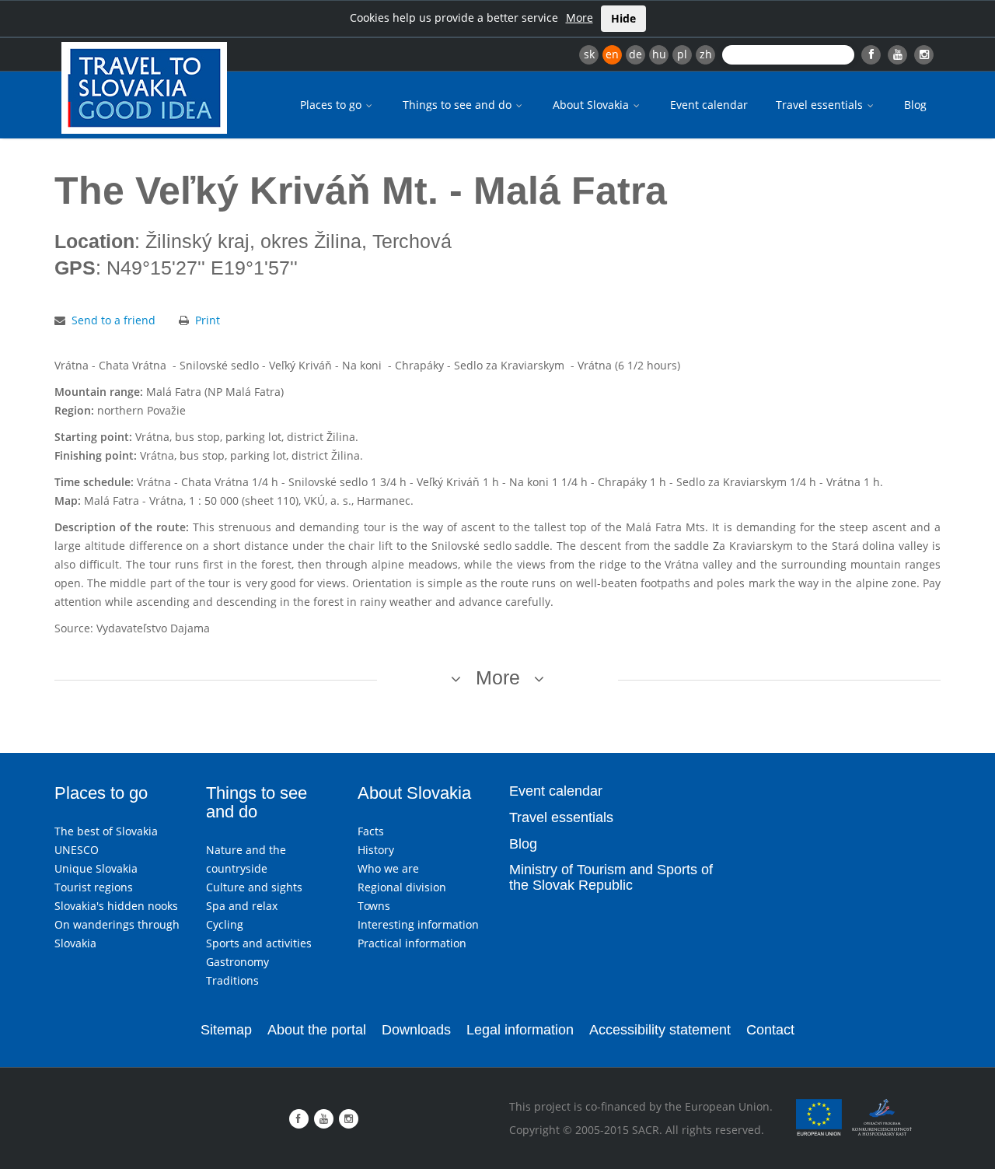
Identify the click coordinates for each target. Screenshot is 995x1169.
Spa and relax (242, 905)
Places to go (332, 104)
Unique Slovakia (96, 868)
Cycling (224, 924)
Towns (374, 905)
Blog (915, 104)
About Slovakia (592, 104)
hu (659, 54)
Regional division (402, 887)
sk (589, 54)
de (635, 54)
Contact (770, 1030)
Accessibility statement (660, 1030)
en (612, 54)
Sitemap (226, 1030)
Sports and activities (259, 943)
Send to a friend (113, 320)
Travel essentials (821, 104)
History (376, 849)
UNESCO (76, 849)
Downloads (416, 1030)
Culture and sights (254, 887)
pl (682, 54)
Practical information (412, 943)
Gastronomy (237, 961)
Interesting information (418, 924)
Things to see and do (459, 104)
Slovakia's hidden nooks (116, 905)
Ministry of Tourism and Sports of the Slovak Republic (611, 877)
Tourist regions (93, 887)
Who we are (388, 868)
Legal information (520, 1030)
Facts (371, 831)
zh (706, 54)
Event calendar (709, 104)
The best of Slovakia (106, 831)
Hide (623, 18)
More (579, 17)
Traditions (232, 980)
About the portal (316, 1030)
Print (207, 320)
